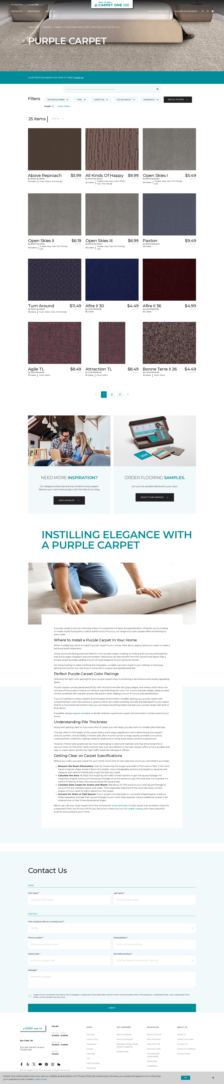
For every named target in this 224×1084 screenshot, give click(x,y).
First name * (33, 893)
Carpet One (33, 27)
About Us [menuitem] (181, 1034)
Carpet (58, 27)
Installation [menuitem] (152, 1066)
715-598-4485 (33, 4)
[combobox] (109, 89)
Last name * (119, 893)
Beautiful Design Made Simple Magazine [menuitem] (127, 1045)
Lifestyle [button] (99, 99)
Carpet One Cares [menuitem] (185, 1039)
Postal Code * (34, 954)
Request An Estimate (185, 11)
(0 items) (213, 11)
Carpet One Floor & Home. (39, 1070)
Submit (112, 1008)
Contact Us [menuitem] (182, 1044)
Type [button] (79, 99)
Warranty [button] (149, 99)
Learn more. (40, 1079)
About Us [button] (50, 11)
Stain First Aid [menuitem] (153, 1044)
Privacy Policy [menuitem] (183, 1054)
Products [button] (16, 11)
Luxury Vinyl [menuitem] (92, 1039)
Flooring (47, 27)
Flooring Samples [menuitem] (125, 1039)
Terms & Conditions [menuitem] (186, 1049)
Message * (32, 970)
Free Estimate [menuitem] (93, 1063)
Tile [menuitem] (88, 1058)
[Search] (157, 89)
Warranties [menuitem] (152, 1061)
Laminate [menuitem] (90, 1054)
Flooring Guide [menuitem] (154, 1049)
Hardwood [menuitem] (91, 1044)
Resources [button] (34, 11)
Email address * (120, 938)
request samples (81, 713)
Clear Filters (64, 106)
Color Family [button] (124, 99)
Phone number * (35, 938)
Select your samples (152, 497)
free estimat (119, 805)
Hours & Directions (158, 11)
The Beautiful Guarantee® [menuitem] (153, 1055)
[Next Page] (128, 394)
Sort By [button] (56, 119)
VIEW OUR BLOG (67, 500)
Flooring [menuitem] (90, 1034)
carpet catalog (135, 808)
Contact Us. (78, 77)
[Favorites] (207, 11)
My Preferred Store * (123, 954)
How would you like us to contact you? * (46, 922)
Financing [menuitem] (91, 1068)
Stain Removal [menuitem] (153, 1039)
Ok (185, 1077)
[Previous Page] (96, 394)
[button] (202, 11)
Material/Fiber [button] (56, 99)
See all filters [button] (176, 99)
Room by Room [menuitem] (154, 1034)
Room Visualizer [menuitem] (124, 1034)
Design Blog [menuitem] (122, 1051)
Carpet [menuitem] (89, 1049)
